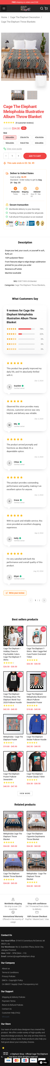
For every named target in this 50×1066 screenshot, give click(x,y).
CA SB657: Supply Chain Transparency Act (20, 984)
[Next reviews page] (44, 600)
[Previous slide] (5, 57)
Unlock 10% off (5, 1053)
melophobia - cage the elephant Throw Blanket (36, 876)
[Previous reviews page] (30, 600)
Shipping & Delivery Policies (13, 997)
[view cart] (46, 8)
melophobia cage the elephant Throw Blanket (12, 836)
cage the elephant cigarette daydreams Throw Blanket (36, 836)
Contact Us (7, 1009)
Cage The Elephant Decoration (25, 17)
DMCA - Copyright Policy (12, 980)
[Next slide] (45, 57)
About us (6, 968)
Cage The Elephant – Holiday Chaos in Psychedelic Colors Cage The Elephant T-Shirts (12, 654)
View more (25, 793)
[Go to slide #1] (17, 95)
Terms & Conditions (10, 972)
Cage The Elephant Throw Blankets (18, 21)
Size (5, 133)
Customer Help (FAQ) (11, 1013)
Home (4, 17)
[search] (41, 8)
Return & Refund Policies (12, 1005)
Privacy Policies (8, 976)
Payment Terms (8, 1001)
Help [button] (45, 1062)
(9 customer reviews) (25, 123)
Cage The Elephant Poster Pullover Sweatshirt (11, 777)
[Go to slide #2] (32, 95)
